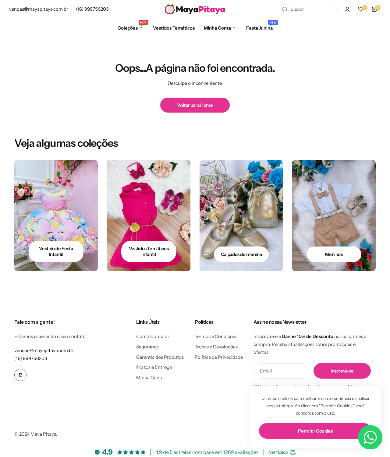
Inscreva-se (342, 371)
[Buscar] (285, 9)
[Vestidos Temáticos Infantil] (148, 215)
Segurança (147, 347)
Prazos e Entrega (154, 367)
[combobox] (307, 9)
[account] (347, 9)
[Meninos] (334, 215)
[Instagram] (20, 375)
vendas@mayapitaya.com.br (43, 350)
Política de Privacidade (219, 357)
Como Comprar (152, 336)
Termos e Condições (216, 336)
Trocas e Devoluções (216, 347)
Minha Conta (150, 377)
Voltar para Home (195, 105)
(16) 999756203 (30, 358)
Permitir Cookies (315, 431)
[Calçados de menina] (241, 215)
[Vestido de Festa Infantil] (56, 215)
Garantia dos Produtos (160, 357)
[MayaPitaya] (195, 9)
